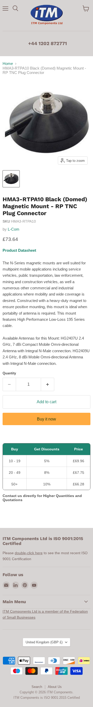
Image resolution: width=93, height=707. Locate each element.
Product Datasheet (19, 250)
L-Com (13, 229)
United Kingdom (44, 642)
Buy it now (46, 419)
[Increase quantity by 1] (47, 384)
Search (37, 687)
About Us (55, 687)
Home (8, 63)
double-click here (29, 553)
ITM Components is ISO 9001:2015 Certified (46, 698)
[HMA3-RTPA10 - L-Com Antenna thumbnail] (11, 179)
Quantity (9, 373)
